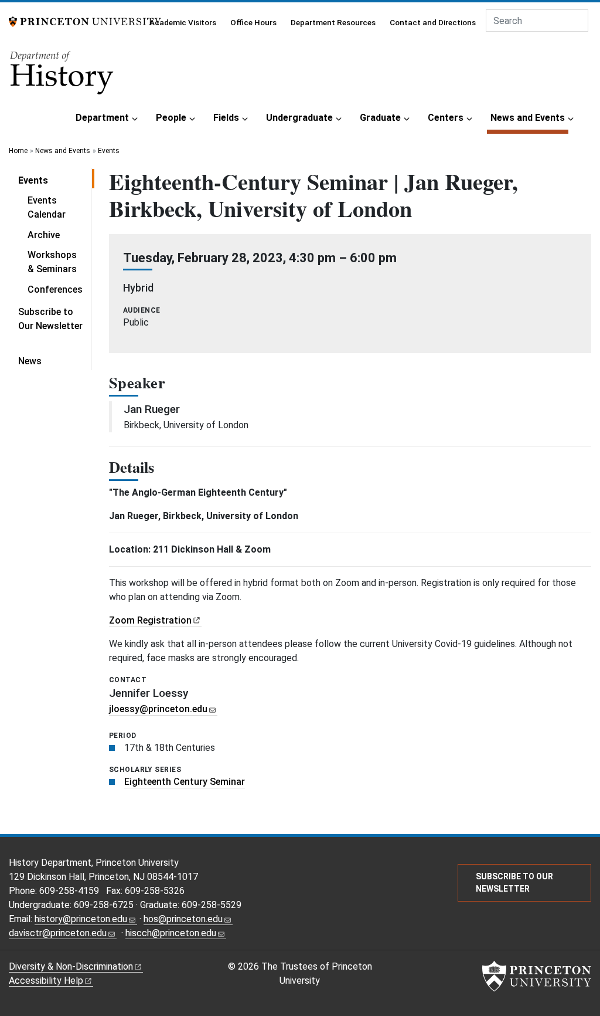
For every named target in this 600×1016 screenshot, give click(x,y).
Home (18, 151)
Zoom (150, 620)
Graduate (380, 117)
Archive (44, 235)
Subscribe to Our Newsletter (50, 318)
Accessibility (46, 980)
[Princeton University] (85, 20)
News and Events (529, 117)
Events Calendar (47, 207)
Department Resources (333, 22)
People (171, 117)
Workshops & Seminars (52, 262)
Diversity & (71, 966)
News (30, 361)
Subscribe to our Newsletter (514, 882)
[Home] (63, 76)
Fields (226, 117)
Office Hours (253, 22)
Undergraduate (299, 117)
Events (109, 151)
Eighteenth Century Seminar (184, 781)
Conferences (55, 289)
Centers (445, 117)
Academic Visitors (182, 22)
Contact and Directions (433, 22)
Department (102, 117)
